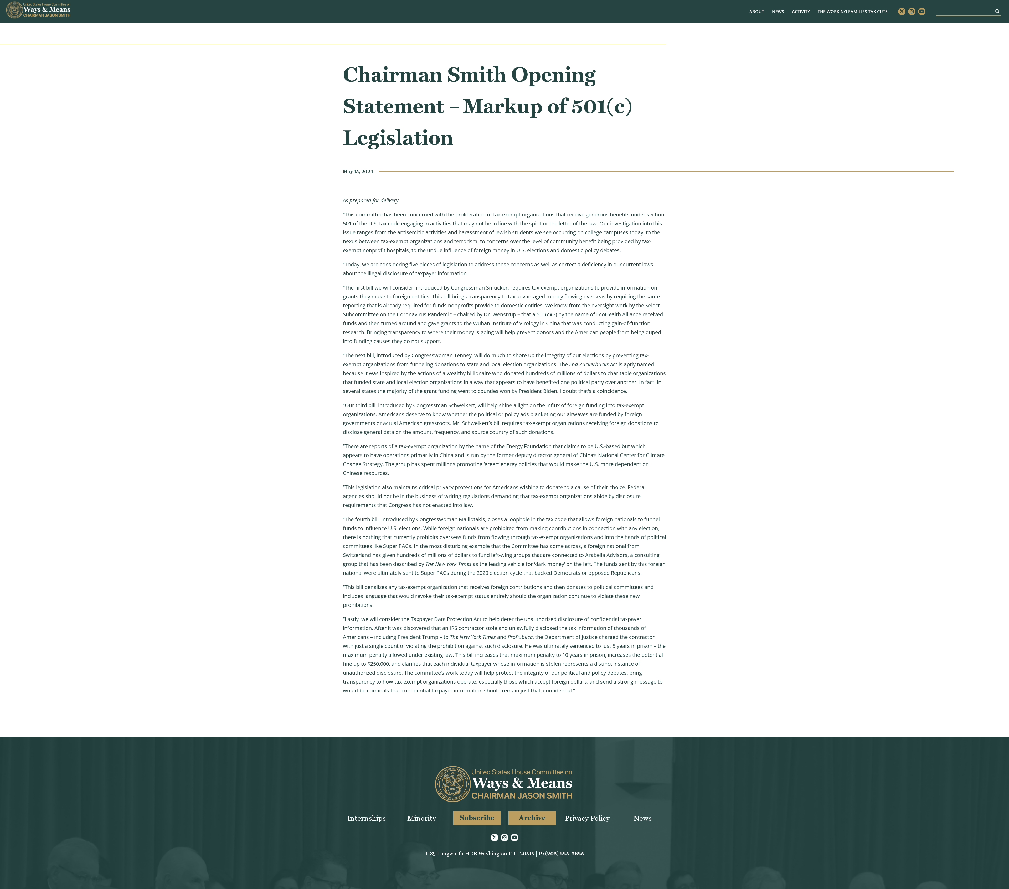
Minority (421, 818)
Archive (532, 817)
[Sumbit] (997, 11)
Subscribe (477, 817)
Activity (801, 11)
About (756, 11)
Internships (366, 818)
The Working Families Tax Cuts (853, 11)
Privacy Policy (587, 818)
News (778, 11)
